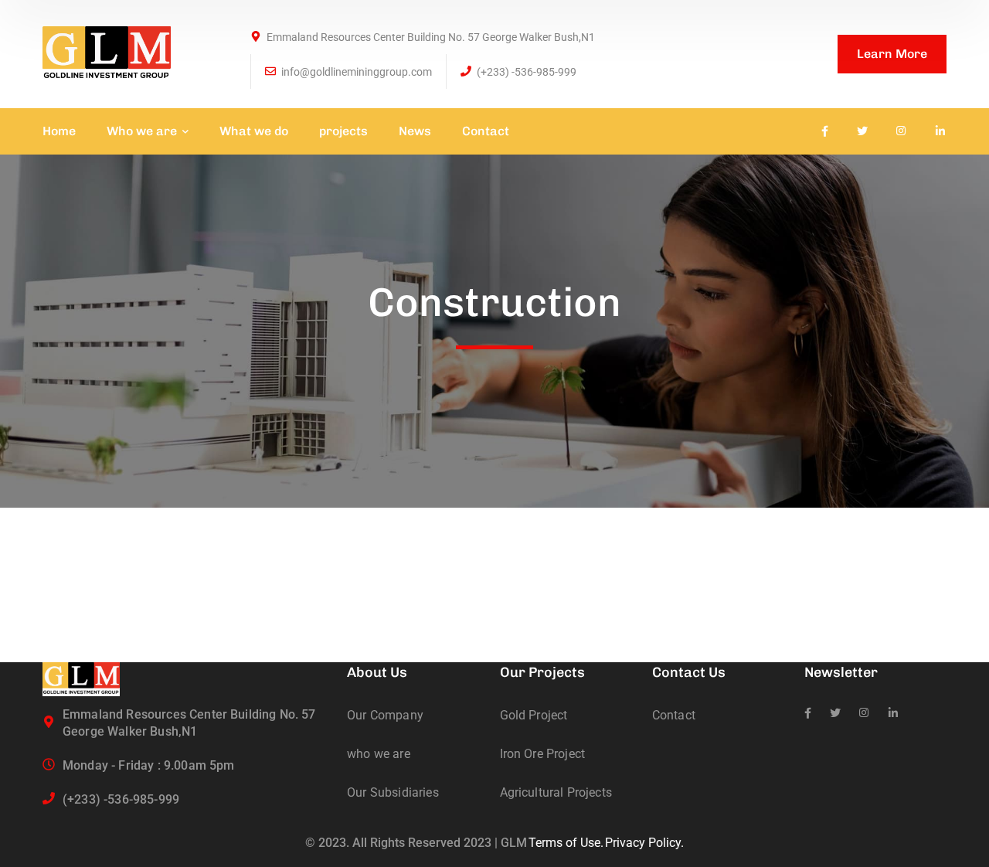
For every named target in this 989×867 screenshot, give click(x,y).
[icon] (824, 131)
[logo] (106, 53)
